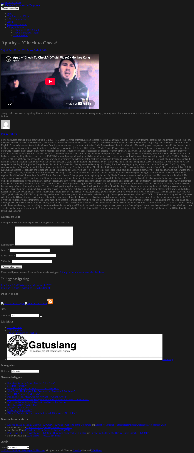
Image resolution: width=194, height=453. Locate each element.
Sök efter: (5, 315)
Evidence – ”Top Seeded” (19, 410)
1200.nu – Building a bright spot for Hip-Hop (23, 450)
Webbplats (6, 261)
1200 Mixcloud (14, 327)
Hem (9, 13)
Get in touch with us (17, 24)
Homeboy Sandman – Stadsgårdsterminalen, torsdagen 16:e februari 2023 (130, 424)
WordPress (96, 450)
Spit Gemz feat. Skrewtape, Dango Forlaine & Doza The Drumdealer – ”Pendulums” (48, 399)
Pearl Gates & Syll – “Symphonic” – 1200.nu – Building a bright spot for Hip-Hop (47, 433)
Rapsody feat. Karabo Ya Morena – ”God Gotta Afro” (33, 388)
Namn (5, 250)
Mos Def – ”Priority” (17, 385)
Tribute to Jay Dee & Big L (26, 30)
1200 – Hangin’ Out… (18, 19)
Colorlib (77, 450)
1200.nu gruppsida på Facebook (22, 333)
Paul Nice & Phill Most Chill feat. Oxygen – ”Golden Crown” (37, 396)
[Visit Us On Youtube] (36, 303)
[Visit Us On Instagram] (13, 303)
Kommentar (7, 244)
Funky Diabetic (34, 50)
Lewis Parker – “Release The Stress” (44, 435)
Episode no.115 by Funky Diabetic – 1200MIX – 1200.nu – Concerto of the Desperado (49, 424)
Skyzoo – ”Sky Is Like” (18, 407)
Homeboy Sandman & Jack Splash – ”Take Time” (31, 383)
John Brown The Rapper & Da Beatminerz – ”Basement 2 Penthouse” (41, 391)
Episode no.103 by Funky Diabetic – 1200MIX (49, 427)
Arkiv (4, 447)
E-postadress (8, 255)
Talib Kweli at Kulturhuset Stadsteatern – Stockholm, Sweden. (37, 402)
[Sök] (41, 316)
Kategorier (6, 371)
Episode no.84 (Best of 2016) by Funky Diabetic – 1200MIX (120, 433)
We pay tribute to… (16, 27)
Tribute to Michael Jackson (26, 32)
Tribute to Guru (20, 35)
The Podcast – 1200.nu (18, 16)
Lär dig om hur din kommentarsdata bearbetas (82, 272)
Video (45, 50)
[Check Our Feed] (50, 303)
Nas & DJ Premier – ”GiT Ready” (23, 394)
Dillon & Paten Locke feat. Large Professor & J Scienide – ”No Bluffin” (42, 413)
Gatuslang (167, 359)
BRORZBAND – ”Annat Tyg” (22, 405)
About (10, 21)
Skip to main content (11, 2)
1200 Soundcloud (15, 330)
